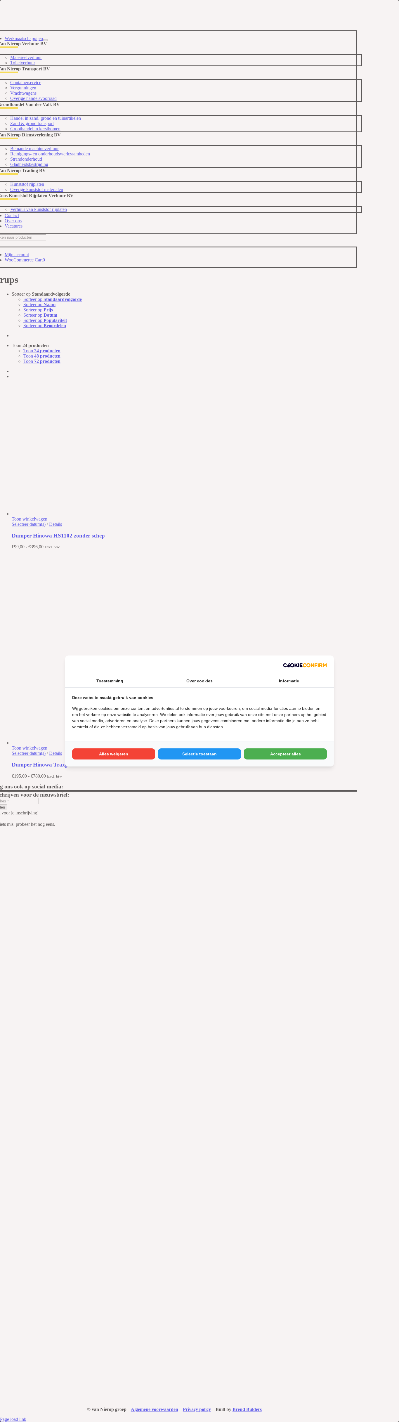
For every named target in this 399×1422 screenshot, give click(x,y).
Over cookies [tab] (199, 681)
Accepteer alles (285, 754)
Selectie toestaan (199, 754)
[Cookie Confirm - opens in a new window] (305, 665)
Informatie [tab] (289, 681)
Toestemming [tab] (109, 681)
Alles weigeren (113, 754)
